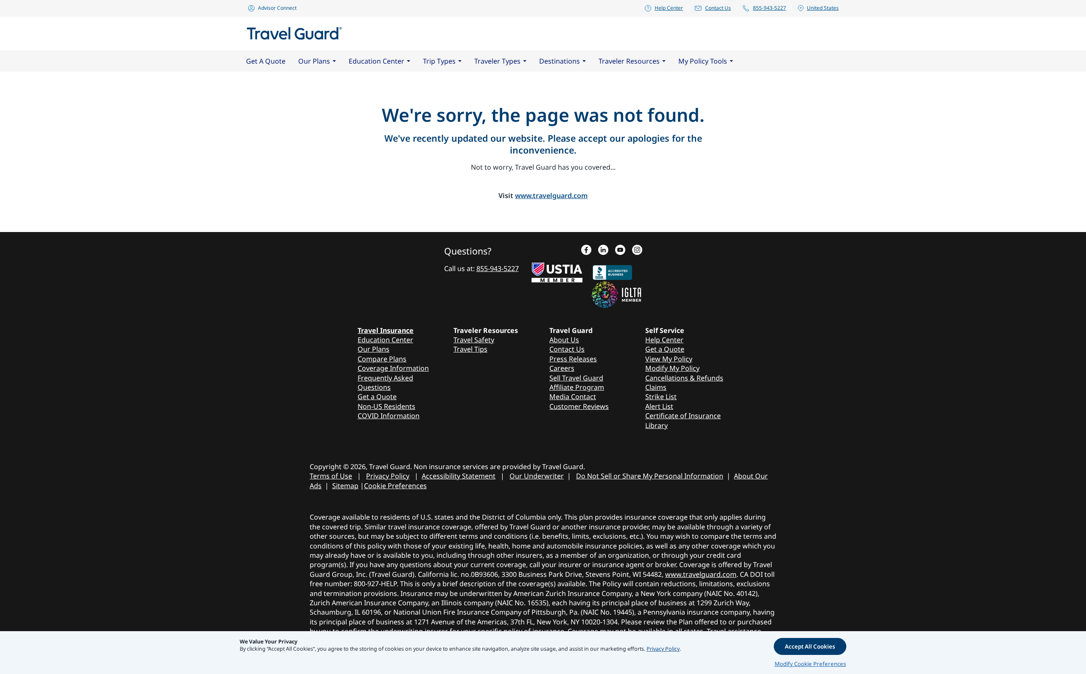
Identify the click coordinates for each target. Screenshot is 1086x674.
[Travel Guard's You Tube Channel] (620, 250)
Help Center (669, 7)
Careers (561, 368)
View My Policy (668, 359)
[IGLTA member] (616, 293)
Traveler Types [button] (497, 61)
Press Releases (573, 359)
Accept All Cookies (810, 646)
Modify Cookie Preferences (810, 664)
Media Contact (572, 396)
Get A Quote (265, 61)
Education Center (385, 339)
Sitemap (345, 485)
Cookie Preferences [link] (395, 485)
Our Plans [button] (314, 61)
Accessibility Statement (458, 476)
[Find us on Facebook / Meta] (586, 250)
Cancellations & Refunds (684, 378)
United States (823, 7)
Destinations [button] (559, 61)
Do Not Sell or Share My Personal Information (649, 476)
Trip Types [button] (439, 61)
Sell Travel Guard (576, 378)
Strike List (661, 396)
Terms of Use (331, 476)
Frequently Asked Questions (385, 382)
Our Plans (373, 349)
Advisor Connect (277, 7)
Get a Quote (377, 396)
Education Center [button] (376, 61)
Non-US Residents (386, 406)
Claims (655, 387)
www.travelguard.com (551, 195)
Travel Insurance (386, 330)
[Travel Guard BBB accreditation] (612, 270)
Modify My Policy (672, 368)
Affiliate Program (576, 387)
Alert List (659, 406)
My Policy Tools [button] (702, 61)
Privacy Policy (387, 476)
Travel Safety (473, 339)
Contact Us (718, 7)
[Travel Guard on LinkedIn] (603, 250)
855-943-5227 (769, 7)
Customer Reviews (579, 406)
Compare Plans (382, 359)
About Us (564, 339)
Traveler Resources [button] (629, 61)
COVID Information (389, 415)
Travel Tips (470, 349)
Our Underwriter (536, 476)
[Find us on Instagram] (637, 250)
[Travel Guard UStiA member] (557, 270)
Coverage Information (393, 368)
